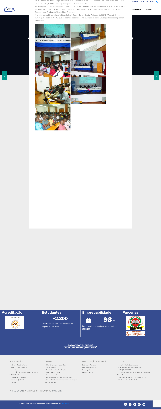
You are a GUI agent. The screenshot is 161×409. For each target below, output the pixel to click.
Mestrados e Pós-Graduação (56, 370)
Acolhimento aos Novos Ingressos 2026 (59, 377)
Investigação (86, 370)
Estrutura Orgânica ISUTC (19, 367)
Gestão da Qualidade (17, 380)
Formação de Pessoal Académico (21, 370)
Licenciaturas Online (53, 372)
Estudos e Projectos (89, 365)
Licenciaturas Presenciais (55, 375)
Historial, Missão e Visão (18, 365)
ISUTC (54, 391)
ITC (60, 391)
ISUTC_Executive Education (56, 365)
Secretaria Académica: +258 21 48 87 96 (132, 377)
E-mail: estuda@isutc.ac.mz (128, 365)
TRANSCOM (17, 391)
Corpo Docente (51, 367)
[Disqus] (81, 192)
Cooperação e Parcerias (18, 377)
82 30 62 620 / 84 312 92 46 (128, 380)
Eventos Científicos (89, 367)
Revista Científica (88, 372)
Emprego (13, 382)
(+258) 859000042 (124, 370)
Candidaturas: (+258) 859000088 (129, 367)
